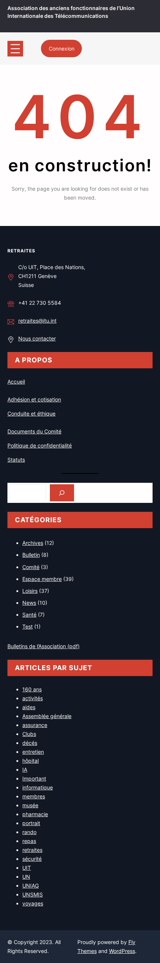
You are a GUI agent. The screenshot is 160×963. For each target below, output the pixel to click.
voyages (32, 903)
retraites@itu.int (37, 320)
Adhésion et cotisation (34, 399)
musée (30, 805)
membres (33, 796)
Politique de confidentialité (39, 445)
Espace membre (42, 579)
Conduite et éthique (31, 413)
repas (29, 841)
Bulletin (31, 555)
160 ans (32, 689)
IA (24, 769)
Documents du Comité (34, 431)
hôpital (30, 760)
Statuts (16, 459)
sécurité (32, 859)
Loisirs (30, 591)
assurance (34, 725)
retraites (21, 250)
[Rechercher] (62, 493)
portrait (31, 823)
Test (27, 626)
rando (29, 832)
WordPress (122, 951)
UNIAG (30, 885)
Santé (29, 614)
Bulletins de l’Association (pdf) (43, 646)
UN (26, 876)
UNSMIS (32, 894)
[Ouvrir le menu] (15, 48)
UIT (26, 868)
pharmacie (35, 814)
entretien (33, 752)
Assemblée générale (46, 716)
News (29, 603)
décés (29, 743)
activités (32, 698)
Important (34, 778)
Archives (32, 543)
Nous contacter (37, 338)
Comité (30, 567)
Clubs (29, 734)
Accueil (16, 381)
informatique (37, 787)
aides (28, 707)
